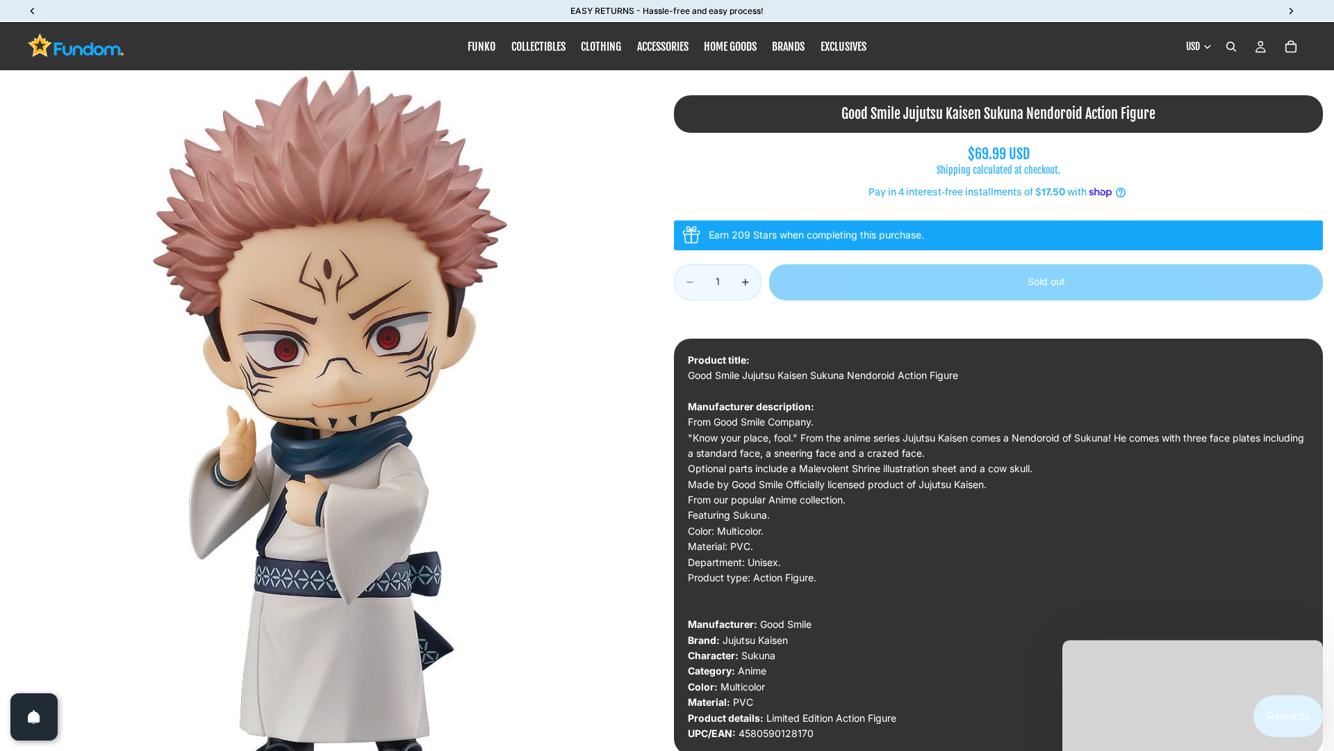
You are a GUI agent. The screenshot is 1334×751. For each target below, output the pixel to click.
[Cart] (1291, 46)
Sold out (1046, 281)
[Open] (34, 717)
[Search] (1231, 46)
